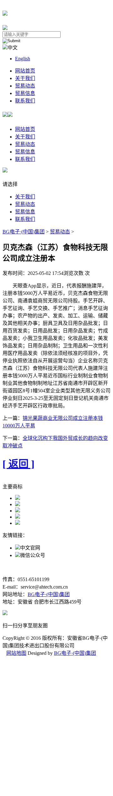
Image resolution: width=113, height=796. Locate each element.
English (22, 58)
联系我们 (25, 100)
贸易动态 (25, 85)
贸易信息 (25, 93)
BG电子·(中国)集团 (24, 231)
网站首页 (25, 70)
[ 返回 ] (19, 464)
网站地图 (16, 653)
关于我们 (25, 78)
